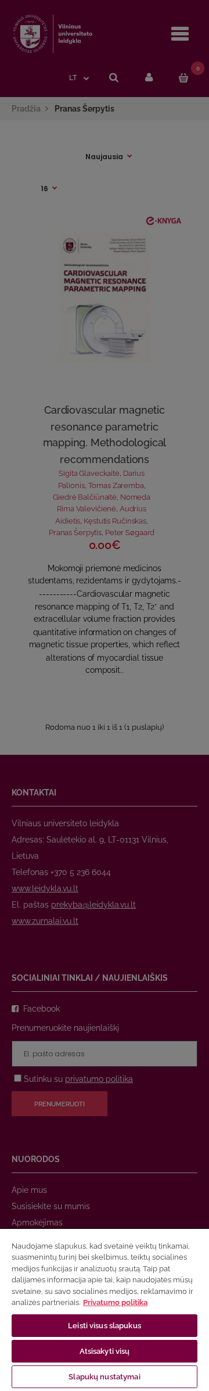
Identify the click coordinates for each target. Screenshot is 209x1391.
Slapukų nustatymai (104, 1376)
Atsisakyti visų (105, 1351)
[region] (104, 1309)
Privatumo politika (115, 1302)
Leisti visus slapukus (104, 1325)
